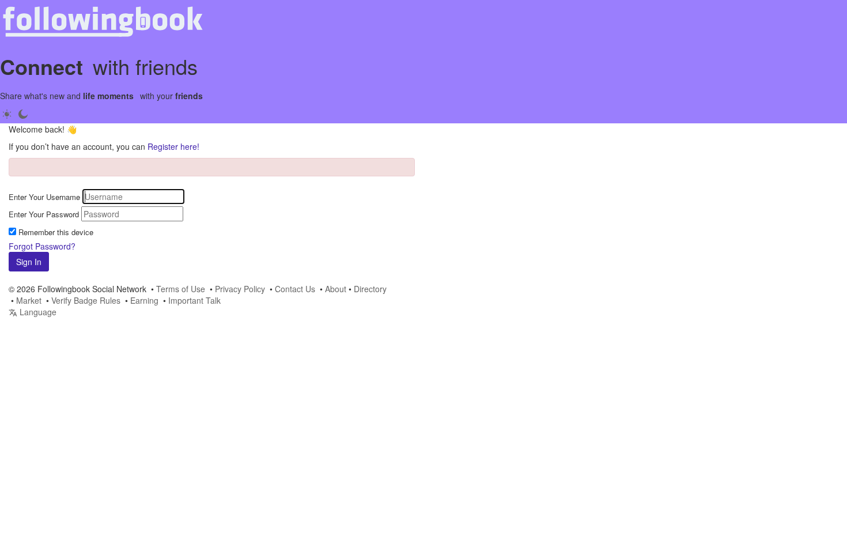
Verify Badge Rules (85, 300)
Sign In (28, 261)
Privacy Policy (240, 289)
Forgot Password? (42, 246)
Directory (370, 289)
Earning (144, 300)
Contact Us (295, 289)
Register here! (173, 146)
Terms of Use (180, 289)
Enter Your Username (44, 197)
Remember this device (55, 232)
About (335, 289)
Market (28, 300)
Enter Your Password (44, 214)
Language (36, 312)
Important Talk (194, 300)
